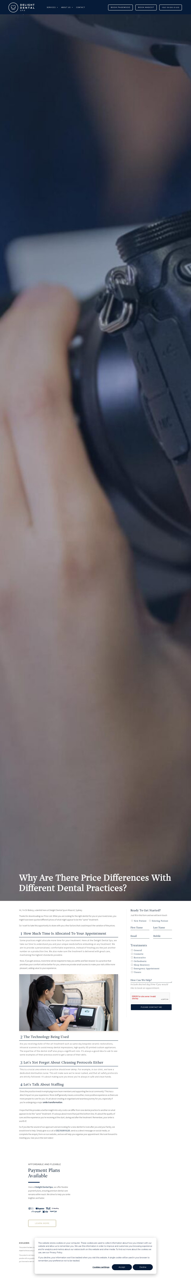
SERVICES (51, 7)
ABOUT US (66, 7)
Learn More (42, 1223)
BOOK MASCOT (146, 7)
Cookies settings (101, 1267)
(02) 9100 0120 (170, 7)
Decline (142, 1267)
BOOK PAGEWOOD (120, 7)
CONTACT (80, 7)
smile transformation (52, 1102)
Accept (122, 1267)
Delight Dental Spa (44, 1187)
